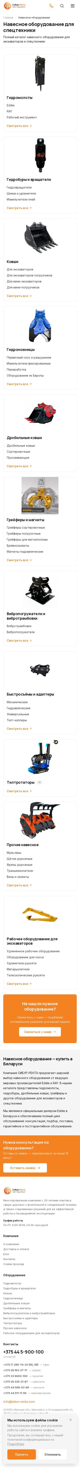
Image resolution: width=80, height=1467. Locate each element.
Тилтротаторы (12, 1323)
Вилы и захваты (18, 876)
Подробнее (15, 1444)
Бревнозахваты (18, 545)
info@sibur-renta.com (19, 1401)
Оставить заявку (22, 1168)
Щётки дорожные (19, 858)
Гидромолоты (12, 1283)
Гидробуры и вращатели (19, 1288)
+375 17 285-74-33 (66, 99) (20, 1364)
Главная (8, 17)
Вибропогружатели (21, 632)
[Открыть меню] (73, 6)
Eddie (11, 105)
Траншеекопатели (20, 870)
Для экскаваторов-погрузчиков (29, 275)
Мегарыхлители (18, 969)
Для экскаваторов (20, 269)
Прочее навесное (15, 1328)
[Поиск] (62, 6)
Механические (17, 702)
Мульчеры (14, 852)
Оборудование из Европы (25, 375)
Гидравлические (18, 708)
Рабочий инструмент (22, 117)
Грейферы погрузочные (24, 533)
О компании (11, 1244)
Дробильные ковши (21, 445)
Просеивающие (18, 457)
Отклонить (53, 1454)
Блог (6, 1254)
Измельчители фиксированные (29, 363)
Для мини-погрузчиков (23, 287)
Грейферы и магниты (17, 1308)
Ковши (7, 1293)
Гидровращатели (19, 187)
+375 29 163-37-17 (15, 1370)
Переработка (16, 369)
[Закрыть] (70, 1419)
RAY (9, 111)
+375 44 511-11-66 (14, 1393)
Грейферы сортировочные (26, 527)
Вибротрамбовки (19, 626)
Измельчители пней (21, 199)
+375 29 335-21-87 (15, 1381)
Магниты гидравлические (25, 551)
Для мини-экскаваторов (24, 281)
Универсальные (18, 714)
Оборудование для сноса (25, 957)
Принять (21, 1454)
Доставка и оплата (16, 1249)
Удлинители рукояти (22, 963)
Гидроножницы (13, 1298)
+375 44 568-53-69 (16, 1387)
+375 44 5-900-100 (23, 1352)
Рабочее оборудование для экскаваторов (31, 1333)
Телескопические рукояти (26, 975)
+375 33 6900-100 (15, 1376)
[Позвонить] (51, 6)
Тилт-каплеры (17, 720)
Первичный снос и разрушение (29, 357)
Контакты (9, 1259)
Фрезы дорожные (19, 864)
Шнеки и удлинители (21, 193)
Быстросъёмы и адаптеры (20, 1318)
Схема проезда (13, 1264)
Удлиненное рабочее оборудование (33, 951)
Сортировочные (18, 451)
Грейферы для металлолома (27, 539)
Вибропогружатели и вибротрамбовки (29, 1313)
